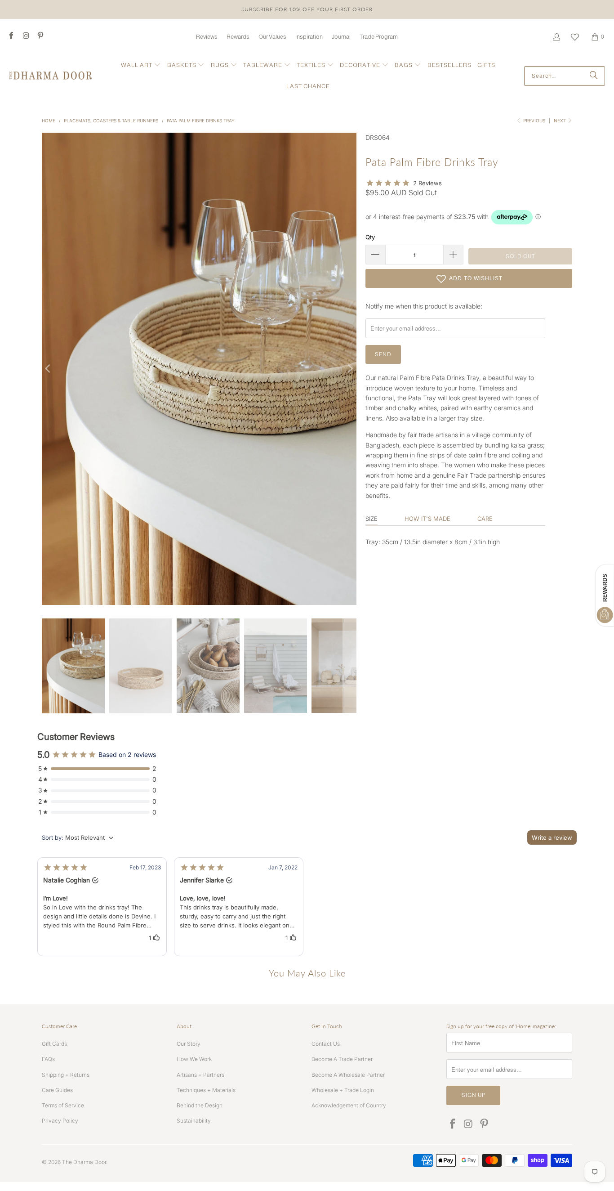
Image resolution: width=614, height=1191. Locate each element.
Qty (370, 237)
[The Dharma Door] (50, 76)
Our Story (188, 1043)
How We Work (194, 1059)
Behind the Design (199, 1105)
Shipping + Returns (65, 1074)
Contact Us (325, 1043)
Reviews (207, 36)
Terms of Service (63, 1105)
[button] (141, 65)
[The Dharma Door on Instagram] (25, 36)
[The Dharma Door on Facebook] (11, 36)
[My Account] (556, 36)
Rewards (238, 36)
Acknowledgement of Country (348, 1105)
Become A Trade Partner (342, 1059)
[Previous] (48, 369)
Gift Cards (54, 1043)
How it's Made (427, 518)
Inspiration (309, 36)
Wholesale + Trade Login (342, 1090)
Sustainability (194, 1120)
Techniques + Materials (206, 1090)
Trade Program (379, 36)
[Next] (350, 369)
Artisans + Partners (200, 1074)
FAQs (48, 1059)
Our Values (272, 36)
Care (485, 518)
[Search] (594, 76)
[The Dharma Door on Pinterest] (40, 36)
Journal (341, 36)
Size (371, 518)
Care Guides (57, 1090)
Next (560, 120)
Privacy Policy (60, 1120)
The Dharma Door (84, 1162)
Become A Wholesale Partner (348, 1074)
